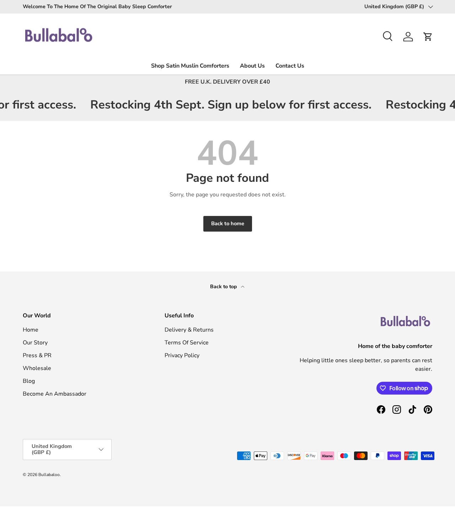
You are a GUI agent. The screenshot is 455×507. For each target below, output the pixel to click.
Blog (29, 381)
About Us (252, 66)
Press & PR (37, 355)
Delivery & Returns (189, 330)
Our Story (35, 343)
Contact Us (289, 66)
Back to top (224, 286)
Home (30, 330)
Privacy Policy (182, 355)
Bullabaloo (49, 474)
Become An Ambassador (54, 394)
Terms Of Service (187, 343)
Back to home (227, 223)
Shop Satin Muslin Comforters (190, 66)
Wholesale (37, 368)
